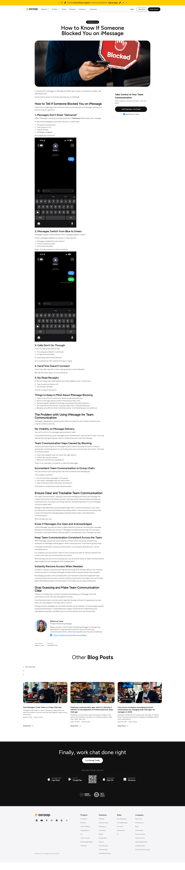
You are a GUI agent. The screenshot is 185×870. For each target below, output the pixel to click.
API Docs (84, 846)
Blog (136, 826)
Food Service (103, 846)
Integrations (85, 830)
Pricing (83, 823)
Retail (101, 834)
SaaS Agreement (141, 842)
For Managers (122, 819)
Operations (121, 830)
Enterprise (102, 826)
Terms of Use (140, 838)
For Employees (122, 823)
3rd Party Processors (142, 849)
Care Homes (103, 849)
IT (117, 834)
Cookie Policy (140, 846)
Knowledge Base (86, 842)
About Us (138, 819)
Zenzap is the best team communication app (52, 508)
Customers (139, 830)
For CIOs (120, 826)
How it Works (85, 826)
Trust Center (85, 838)
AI (81, 834)
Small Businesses (105, 853)
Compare (84, 819)
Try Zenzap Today (92, 760)
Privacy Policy (140, 834)
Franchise (102, 830)
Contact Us (139, 823)
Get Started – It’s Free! (131, 109)
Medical (101, 819)
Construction (103, 823)
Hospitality (103, 838)
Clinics (101, 842)
